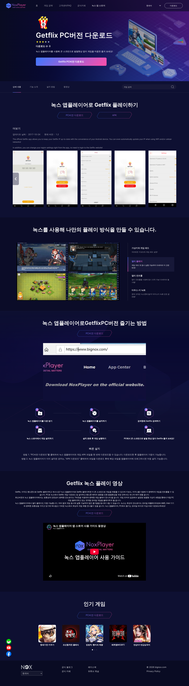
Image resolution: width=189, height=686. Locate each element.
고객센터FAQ (65, 5)
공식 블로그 (67, 667)
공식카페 (81, 5)
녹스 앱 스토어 (98, 5)
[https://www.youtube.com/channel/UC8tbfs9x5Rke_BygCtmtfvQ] (8, 647)
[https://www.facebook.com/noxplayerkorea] (8, 653)
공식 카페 (66, 671)
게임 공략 (48, 5)
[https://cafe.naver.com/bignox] (8, 641)
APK (114, 115)
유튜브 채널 (93, 671)
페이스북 (92, 667)
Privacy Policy (153, 671)
